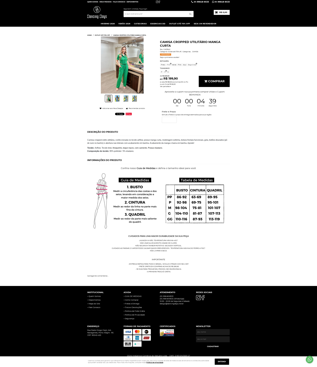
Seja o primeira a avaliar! (169, 57)
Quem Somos (92, 2)
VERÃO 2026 (124, 24)
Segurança (129, 319)
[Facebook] (160, 2)
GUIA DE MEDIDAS (133, 296)
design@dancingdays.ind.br (172, 304)
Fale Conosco (119, 2)
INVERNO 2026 (108, 24)
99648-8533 (201, 2)
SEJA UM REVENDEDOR (205, 24)
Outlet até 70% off (179, 24)
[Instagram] (157, 2)
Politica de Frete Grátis (135, 311)
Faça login (143, 9)
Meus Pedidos (105, 2)
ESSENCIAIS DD (157, 24)
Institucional (95, 292)
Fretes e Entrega (132, 304)
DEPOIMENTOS (132, 2)
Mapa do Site (94, 304)
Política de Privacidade (135, 315)
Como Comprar (132, 300)
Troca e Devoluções (133, 307)
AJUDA (127, 292)
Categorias (140, 24)
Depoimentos (95, 300)
